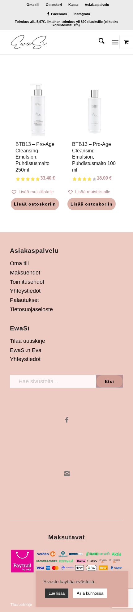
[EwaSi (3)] (55, 42)
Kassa (73, 4)
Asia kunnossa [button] (90, 593)
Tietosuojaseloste (31, 309)
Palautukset (24, 300)
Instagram (82, 14)
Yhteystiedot (25, 291)
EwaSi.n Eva (25, 350)
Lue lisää (57, 593)
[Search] (98, 42)
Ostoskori (54, 4)
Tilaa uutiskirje (27, 341)
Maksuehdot (25, 273)
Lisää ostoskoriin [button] (35, 204)
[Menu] (115, 42)
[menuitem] (33, 4)
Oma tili (33, 4)
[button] (38, 192)
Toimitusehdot (27, 282)
